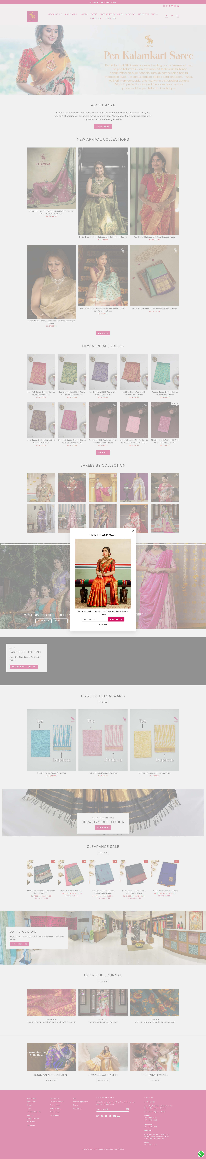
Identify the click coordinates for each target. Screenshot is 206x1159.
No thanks (103, 624)
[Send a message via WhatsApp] (201, 1154)
